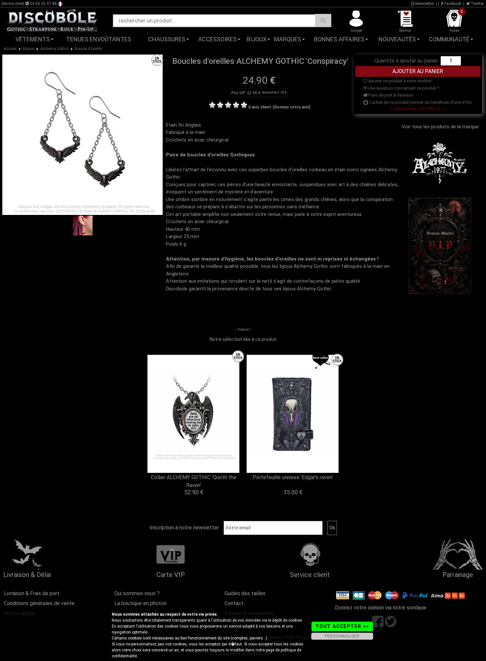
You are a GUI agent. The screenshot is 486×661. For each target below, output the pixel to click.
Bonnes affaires (339, 39)
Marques (287, 39)
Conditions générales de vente (39, 603)
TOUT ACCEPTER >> (342, 626)
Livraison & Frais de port (32, 593)
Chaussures (166, 39)
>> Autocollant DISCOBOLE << (417, 108)
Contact (234, 603)
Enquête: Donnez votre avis (419, 49)
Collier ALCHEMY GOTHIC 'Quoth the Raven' (193, 481)
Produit (243, 329)
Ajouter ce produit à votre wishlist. (400, 80)
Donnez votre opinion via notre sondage (380, 607)
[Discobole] (52, 20)
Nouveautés (397, 39)
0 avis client (259, 107)
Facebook (452, 3)
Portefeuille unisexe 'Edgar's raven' (293, 477)
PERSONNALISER (342, 636)
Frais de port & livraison (390, 95)
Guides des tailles (244, 593)
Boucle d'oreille (88, 48)
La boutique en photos (140, 603)
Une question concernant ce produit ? (403, 88)
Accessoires (217, 39)
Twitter (477, 3)
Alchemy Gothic (54, 48)
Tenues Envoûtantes (98, 39)
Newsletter (424, 3)
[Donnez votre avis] (291, 107)
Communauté (449, 39)
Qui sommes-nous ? (137, 593)
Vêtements (33, 39)
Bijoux (256, 39)
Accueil (10, 48)
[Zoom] (82, 135)
